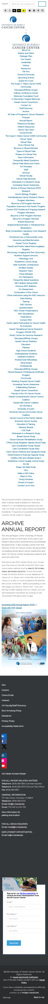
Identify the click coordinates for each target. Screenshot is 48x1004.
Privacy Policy (8, 721)
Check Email (7, 695)
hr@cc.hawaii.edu (15, 835)
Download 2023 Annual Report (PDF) (18, 605)
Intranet (5, 700)
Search (5, 4)
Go (42, 4)
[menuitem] (26, 50)
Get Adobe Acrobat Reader (14, 774)
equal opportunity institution (25, 977)
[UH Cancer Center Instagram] (4, 756)
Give (4, 685)
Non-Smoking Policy (11, 711)
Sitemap (6, 997)
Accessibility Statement (12, 726)
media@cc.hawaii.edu (17, 827)
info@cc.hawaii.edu (16, 804)
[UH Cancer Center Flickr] (4, 761)
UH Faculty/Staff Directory (14, 705)
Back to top (39, 997)
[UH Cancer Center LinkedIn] (4, 736)
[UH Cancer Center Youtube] (4, 766)
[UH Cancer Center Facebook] (4, 741)
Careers (5, 690)
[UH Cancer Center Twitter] (4, 746)
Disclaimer (7, 716)
